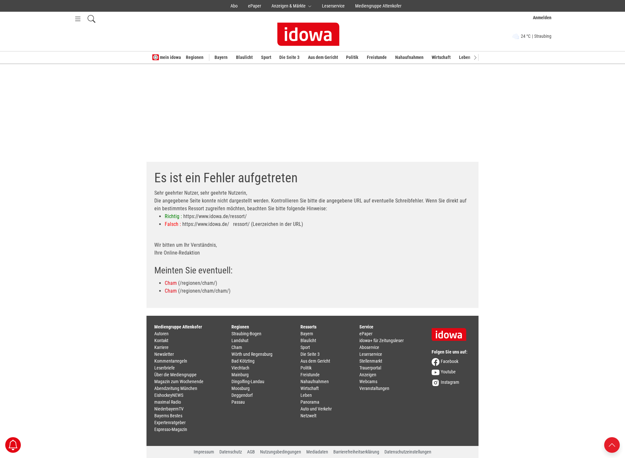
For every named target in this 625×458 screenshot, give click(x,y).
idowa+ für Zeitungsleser (381, 340)
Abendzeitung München (175, 388)
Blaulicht (244, 57)
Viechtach (240, 367)
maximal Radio (167, 402)
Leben (464, 57)
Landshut (239, 340)
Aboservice (369, 347)
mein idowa (170, 57)
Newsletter (164, 354)
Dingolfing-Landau (247, 381)
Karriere (161, 347)
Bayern (221, 57)
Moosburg (240, 388)
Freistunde (377, 57)
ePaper (254, 5)
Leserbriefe (164, 367)
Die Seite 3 (289, 57)
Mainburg (240, 374)
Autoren (161, 333)
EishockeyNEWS (168, 395)
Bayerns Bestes (168, 415)
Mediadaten (317, 451)
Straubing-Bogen (246, 333)
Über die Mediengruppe (175, 374)
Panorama (309, 402)
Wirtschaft (441, 57)
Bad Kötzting (243, 361)
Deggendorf (242, 395)
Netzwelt (308, 415)
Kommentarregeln (170, 361)
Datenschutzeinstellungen (407, 451)
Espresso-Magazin (170, 429)
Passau (238, 402)
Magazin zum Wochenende (178, 381)
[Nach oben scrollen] (612, 444)
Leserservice (333, 5)
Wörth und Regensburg (251, 354)
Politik (352, 57)
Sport (266, 57)
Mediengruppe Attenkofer (378, 5)
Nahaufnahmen (409, 57)
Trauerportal (370, 367)
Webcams (368, 381)
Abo (234, 5)
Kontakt (161, 340)
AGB (251, 451)
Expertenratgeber (170, 422)
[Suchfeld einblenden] (91, 18)
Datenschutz (230, 451)
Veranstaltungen (374, 388)
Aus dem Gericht (323, 57)
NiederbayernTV (169, 408)
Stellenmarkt (370, 361)
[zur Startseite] (451, 332)
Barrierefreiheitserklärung (356, 451)
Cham (171, 283)
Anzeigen (367, 374)
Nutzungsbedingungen (280, 451)
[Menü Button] (78, 18)
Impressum (204, 451)
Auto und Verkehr (316, 408)
